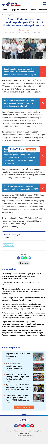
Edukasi (33, 10)
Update (32, 149)
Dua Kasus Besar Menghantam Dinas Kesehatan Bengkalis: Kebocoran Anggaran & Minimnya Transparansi (15, 366)
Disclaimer (23, 431)
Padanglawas (8, 245)
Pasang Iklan (37, 431)
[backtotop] (24, 416)
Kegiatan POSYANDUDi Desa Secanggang (18, 355)
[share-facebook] (18, 257)
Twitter (29, 428)
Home (4, 10)
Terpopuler (14, 10)
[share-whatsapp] (25, 257)
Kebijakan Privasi (12, 431)
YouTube (33, 428)
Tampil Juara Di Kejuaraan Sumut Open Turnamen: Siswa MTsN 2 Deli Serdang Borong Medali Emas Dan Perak (17, 397)
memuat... (8, 237)
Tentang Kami (24, 433)
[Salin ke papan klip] (29, 257)
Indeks (24, 10)
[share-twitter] (22, 257)
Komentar (25, 263)
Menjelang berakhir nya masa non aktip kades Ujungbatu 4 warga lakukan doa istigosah (19, 103)
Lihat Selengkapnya (23, 407)
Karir (29, 431)
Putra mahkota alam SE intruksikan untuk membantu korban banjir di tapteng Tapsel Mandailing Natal (21, 72)
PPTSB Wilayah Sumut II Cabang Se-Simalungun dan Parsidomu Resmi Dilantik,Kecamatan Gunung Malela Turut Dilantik (18, 376)
